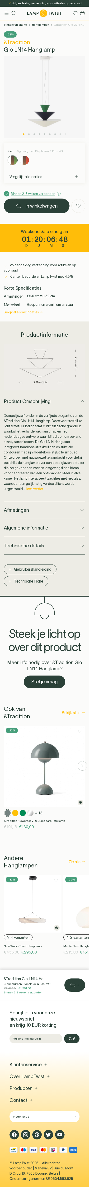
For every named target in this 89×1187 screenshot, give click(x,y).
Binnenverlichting (15, 24)
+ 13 (38, 813)
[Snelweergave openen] (80, 802)
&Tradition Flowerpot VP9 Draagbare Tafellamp (34, 820)
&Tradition (17, 42)
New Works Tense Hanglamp (23, 946)
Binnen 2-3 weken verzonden (23, 992)
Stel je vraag (44, 681)
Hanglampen (40, 24)
